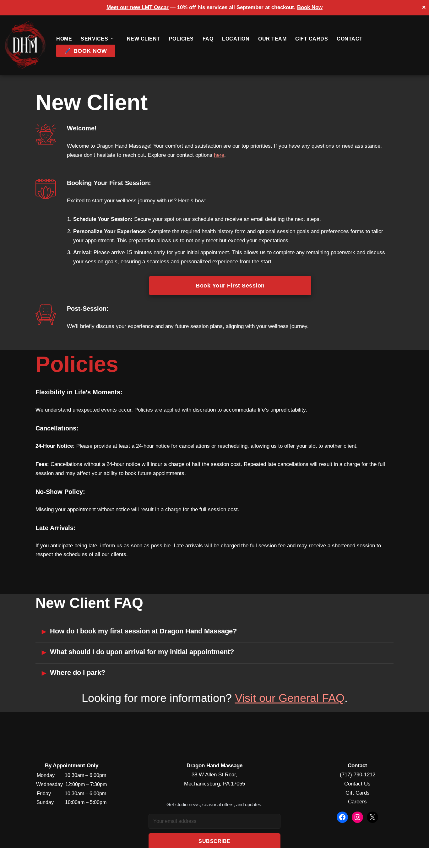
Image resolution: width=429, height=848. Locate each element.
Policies (181, 38)
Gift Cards (311, 38)
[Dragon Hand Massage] (25, 45)
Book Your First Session (230, 285)
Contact (350, 38)
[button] (112, 39)
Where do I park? (77, 672)
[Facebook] (342, 817)
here (219, 155)
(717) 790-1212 (357, 775)
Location (235, 38)
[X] (372, 817)
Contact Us (357, 784)
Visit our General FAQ (290, 698)
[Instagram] (357, 817)
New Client (143, 38)
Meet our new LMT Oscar (137, 7)
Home (64, 38)
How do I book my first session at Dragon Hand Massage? (143, 631)
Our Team (272, 38)
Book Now (310, 7)
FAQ (208, 38)
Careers (357, 802)
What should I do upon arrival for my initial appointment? (142, 652)
